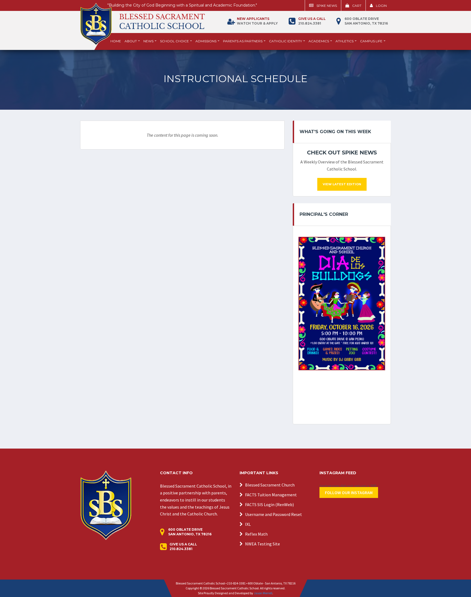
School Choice (174, 41)
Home (115, 41)
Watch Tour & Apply (257, 21)
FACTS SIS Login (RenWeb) (269, 504)
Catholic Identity (285, 41)
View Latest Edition (342, 184)
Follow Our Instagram (349, 492)
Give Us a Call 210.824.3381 (183, 546)
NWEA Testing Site (262, 544)
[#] (106, 505)
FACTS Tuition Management (271, 494)
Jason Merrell (263, 593)
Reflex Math (256, 534)
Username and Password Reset (273, 514)
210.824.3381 (312, 21)
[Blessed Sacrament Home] (142, 21)
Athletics (345, 41)
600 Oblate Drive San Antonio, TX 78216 (366, 21)
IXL (248, 524)
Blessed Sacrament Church (270, 485)
